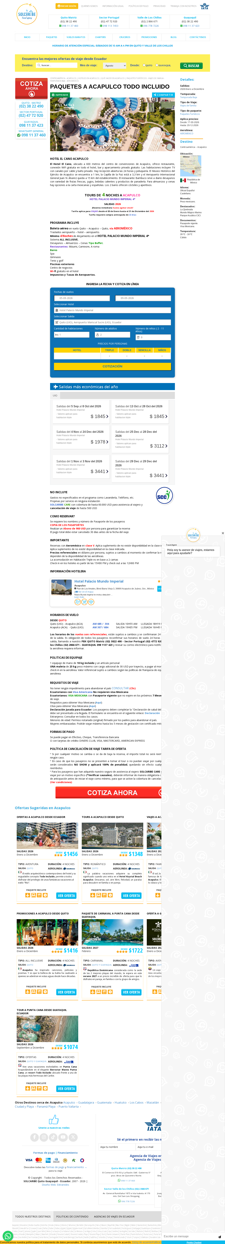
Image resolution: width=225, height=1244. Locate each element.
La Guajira (56, 1231)
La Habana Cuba (67, 1231)
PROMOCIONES (149, 37)
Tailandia (101, 1237)
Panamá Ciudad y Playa (79, 1234)
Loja (109, 1231)
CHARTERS (100, 37)
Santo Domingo (68, 1237)
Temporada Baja (57, 81)
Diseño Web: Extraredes (55, 1184)
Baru (98, 1225)
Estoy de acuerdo (142, 1242)
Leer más (79, 597)
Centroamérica (57, 78)
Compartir (164, 95)
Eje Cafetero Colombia (91, 1228)
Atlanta (64, 1225)
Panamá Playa (46, 1106)
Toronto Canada (119, 1237)
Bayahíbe (111, 1225)
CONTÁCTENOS (198, 37)
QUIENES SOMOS (89, 6)
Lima (94, 1231)
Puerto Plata (125, 1234)
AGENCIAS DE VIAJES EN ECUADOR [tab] (114, 1216)
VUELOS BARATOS (76, 37)
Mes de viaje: (88, 65)
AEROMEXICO (73, 81)
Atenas (57, 1225)
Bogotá (127, 1225)
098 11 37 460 (69, 25)
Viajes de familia (155, 78)
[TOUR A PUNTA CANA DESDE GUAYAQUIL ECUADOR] (47, 1028)
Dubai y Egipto (60, 1228)
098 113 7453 (110, 25)
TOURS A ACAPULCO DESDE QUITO (103, 817)
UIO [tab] (55, 395)
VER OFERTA (66, 895)
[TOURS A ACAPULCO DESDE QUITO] (112, 835)
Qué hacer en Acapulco (113, 78)
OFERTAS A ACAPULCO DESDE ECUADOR (41, 817)
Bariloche (80, 1225)
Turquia (136, 1237)
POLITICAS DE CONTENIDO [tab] (72, 1216)
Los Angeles (123, 1231)
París (103, 1234)
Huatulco (121, 1102)
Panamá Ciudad (63, 1234)
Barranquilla (90, 1225)
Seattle (86, 1237)
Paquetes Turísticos (137, 78)
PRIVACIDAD (159, 6)
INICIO (27, 37)
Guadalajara (86, 1102)
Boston (133, 1225)
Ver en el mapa (85, 591)
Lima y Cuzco (102, 1231)
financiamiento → (77, 1167)
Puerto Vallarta (69, 1106)
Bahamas (72, 1225)
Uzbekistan (145, 1237)
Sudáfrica (93, 1237)
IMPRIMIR (61, 95)
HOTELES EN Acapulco (88, 78)
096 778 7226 (151, 25)
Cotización (112, 366)
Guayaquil (164, 65)
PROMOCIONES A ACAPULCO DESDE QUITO (43, 913)
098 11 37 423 (190, 25)
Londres (115, 1231)
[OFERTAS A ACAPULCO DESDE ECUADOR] (47, 835)
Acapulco (71, 78)
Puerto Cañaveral (113, 1234)
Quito (148, 65)
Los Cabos (136, 1102)
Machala (140, 1231)
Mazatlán (153, 1102)
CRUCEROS (124, 37)
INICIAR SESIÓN (68, 6)
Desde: (135, 65)
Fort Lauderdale (114, 1228)
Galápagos (136, 1228)
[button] (59, 124)
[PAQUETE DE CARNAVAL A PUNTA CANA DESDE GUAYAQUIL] (112, 932)
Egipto (69, 1228)
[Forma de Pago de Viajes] (55, 1160)
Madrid (147, 1231)
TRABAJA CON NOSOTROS (183, 6)
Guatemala (104, 1102)
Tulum (128, 1237)
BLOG (173, 37)
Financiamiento (68, 1152)
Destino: (28, 65)
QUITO (30, 868)
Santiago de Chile (56, 1237)
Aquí (98, 702)
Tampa (109, 1237)
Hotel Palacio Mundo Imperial (98, 581)
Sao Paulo (79, 1237)
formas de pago (55, 1167)
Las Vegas (87, 1231)
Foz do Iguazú (126, 1228)
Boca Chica (119, 1225)
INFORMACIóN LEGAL (113, 6)
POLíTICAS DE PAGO (139, 6)
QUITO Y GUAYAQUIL (102, 964)
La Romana (79, 1231)
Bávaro (103, 1225)
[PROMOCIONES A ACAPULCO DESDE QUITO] (47, 932)
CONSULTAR (120, 688)
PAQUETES (51, 37)
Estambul (104, 1228)
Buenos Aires (141, 1225)
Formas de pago (44, 1152)
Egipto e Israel (77, 1228)
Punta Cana (148, 1234)
